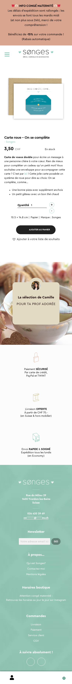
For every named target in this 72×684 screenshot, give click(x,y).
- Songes (9, 142)
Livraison (36, 624)
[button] (36, 239)
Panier (60, 677)
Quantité (23, 205)
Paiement (36, 630)
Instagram (41, 662)
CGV (36, 641)
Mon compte (12, 677)
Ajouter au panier (39, 229)
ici (25, 174)
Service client (36, 635)
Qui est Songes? (36, 563)
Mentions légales (36, 574)
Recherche (36, 677)
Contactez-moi (36, 569)
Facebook (31, 662)
